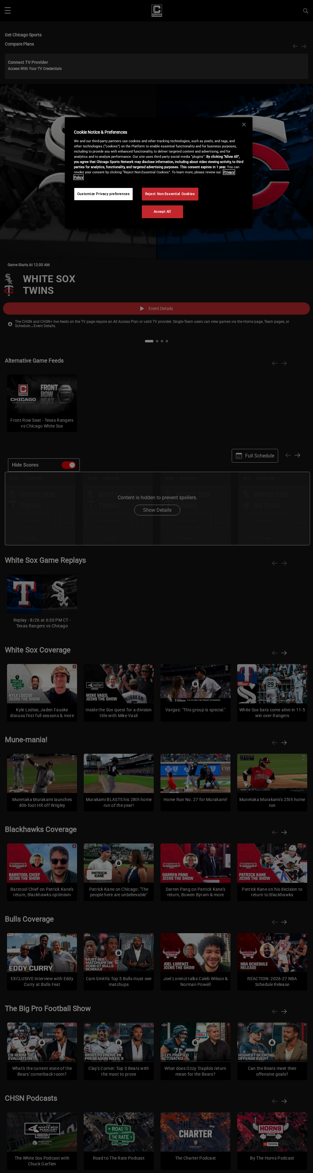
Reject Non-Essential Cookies (170, 194)
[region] (158, 173)
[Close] (244, 124)
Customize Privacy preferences (103, 194)
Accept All (162, 211)
